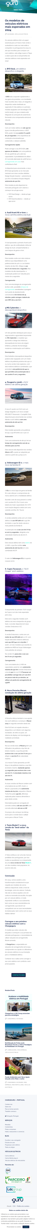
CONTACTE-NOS (18, 975)
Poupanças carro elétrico (12, 1145)
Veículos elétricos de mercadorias (15, 1160)
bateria (27, 543)
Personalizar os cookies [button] (14, 1227)
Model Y (28, 863)
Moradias (7, 1124)
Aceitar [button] (26, 1227)
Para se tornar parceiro (11, 1109)
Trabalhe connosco (10, 1111)
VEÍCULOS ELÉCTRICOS (21, 34)
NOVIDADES (10, 34)
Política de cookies (23, 1206)
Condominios (9, 1127)
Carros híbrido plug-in (11, 1158)
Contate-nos (8, 1104)
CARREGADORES (12, 1050)
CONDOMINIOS (11, 1018)
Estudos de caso (10, 1142)
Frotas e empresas (10, 1129)
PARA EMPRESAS (22, 1050)
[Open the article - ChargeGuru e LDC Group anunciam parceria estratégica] (18, 1002)
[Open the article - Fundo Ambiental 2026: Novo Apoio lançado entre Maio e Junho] (18, 1066)
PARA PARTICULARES (18, 1084)
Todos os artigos (10, 1147)
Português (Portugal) (12, 1116)
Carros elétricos (9, 1156)
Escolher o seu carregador (13, 1140)
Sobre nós (8, 1106)
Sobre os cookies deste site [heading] (18, 1210)
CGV (14, 1206)
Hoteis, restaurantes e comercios (14, 1131)
